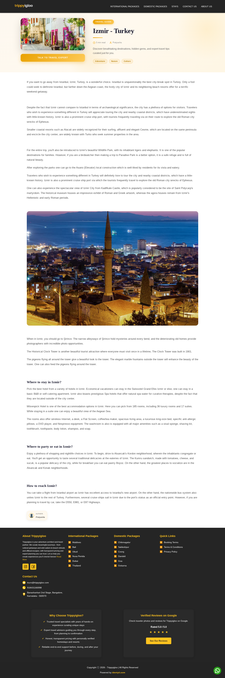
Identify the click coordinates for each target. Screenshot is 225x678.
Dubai (75, 561)
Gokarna (122, 565)
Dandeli (122, 556)
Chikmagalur (124, 542)
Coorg (121, 551)
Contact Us (190, 6)
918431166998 (34, 587)
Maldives (76, 542)
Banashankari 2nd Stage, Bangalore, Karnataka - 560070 (45, 594)
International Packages (124, 6)
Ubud (75, 551)
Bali (74, 547)
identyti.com (118, 672)
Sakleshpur (123, 547)
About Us (206, 6)
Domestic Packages (155, 6)
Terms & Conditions (173, 547)
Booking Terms (171, 542)
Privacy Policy (170, 551)
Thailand (76, 565)
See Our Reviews (158, 641)
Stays (175, 6)
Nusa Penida (78, 556)
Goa (120, 561)
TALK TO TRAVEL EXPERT (53, 58)
